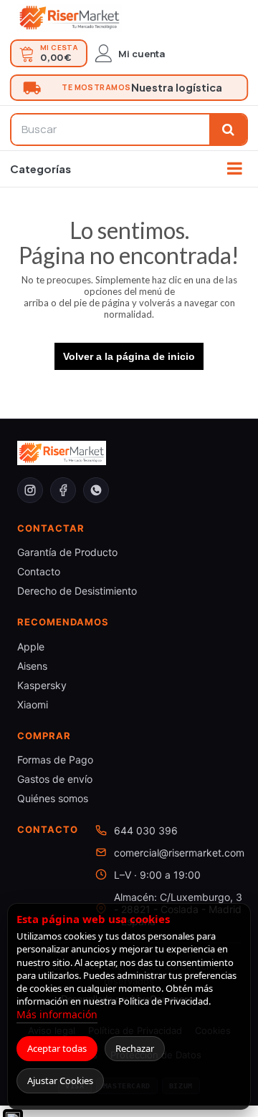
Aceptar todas (57, 1048)
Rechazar (134, 1048)
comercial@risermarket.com (179, 853)
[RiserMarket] (69, 18)
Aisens (32, 666)
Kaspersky (42, 685)
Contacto (38, 571)
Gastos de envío (54, 779)
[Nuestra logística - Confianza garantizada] (129, 87)
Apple (30, 646)
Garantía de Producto (67, 552)
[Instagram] (30, 490)
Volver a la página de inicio (129, 356)
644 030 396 (146, 830)
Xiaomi (32, 704)
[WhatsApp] (96, 490)
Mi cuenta (141, 53)
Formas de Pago (55, 759)
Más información (56, 1014)
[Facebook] (63, 490)
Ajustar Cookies (60, 1080)
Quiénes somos (52, 798)
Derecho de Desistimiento (77, 591)
